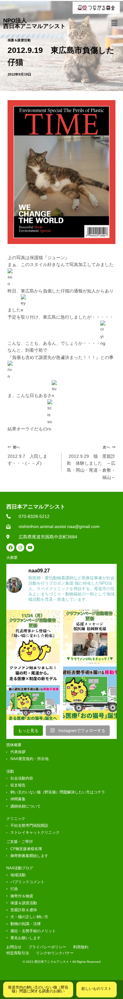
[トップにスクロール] (114, 974)
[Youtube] (30, 547)
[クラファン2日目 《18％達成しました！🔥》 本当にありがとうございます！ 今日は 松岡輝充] (90, 636)
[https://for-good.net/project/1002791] (33, 693)
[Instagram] (20, 547)
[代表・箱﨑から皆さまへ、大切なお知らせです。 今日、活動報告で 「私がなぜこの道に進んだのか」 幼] (33, 636)
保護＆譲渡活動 (19, 40)
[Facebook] (10, 547)
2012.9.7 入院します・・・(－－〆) (27, 455)
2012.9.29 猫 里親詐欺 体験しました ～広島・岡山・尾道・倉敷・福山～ (91, 462)
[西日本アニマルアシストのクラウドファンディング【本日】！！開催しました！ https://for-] (90, 693)
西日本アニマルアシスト (35, 507)
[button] (114, 23)
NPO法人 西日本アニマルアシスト (34, 23)
